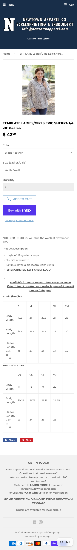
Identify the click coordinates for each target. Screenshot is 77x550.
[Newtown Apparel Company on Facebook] (34, 522)
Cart (71, 4)
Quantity (8, 180)
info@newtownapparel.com (38, 488)
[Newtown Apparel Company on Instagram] (41, 522)
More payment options (19, 220)
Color (6, 145)
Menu (11, 4)
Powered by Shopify (37, 536)
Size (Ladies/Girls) (14, 162)
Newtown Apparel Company (41, 532)
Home (6, 53)
